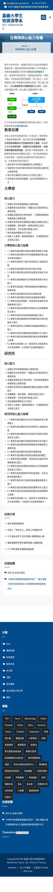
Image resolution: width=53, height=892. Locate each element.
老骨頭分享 (42, 784)
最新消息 (10, 664)
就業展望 (10, 657)
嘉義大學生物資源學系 (12, 18)
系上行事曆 (25, 867)
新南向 (34, 745)
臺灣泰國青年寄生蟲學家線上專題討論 (24, 543)
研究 (44, 777)
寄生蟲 (8, 738)
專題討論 (20, 738)
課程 (8, 697)
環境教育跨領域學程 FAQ (32, 824)
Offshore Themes (37, 862)
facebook (12, 867)
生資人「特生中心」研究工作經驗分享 (24, 530)
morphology (30, 718)
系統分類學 (20, 573)
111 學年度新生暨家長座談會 (20, 549)
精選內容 (9, 784)
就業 (44, 738)
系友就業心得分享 (14, 690)
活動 (8, 677)
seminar (41, 725)
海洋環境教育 (34, 758)
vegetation (34, 732)
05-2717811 (41, 3)
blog (8, 644)
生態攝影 (28, 771)
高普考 (8, 797)
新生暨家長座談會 (13, 751)
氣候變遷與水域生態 (14, 758)
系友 (20, 784)
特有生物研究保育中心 (24, 764)
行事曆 (21, 790)
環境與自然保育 (12, 771)
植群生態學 (31, 751)
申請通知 (33, 777)
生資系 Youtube (41, 867)
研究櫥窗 (10, 684)
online (43, 718)
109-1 (7, 718)
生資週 (8, 777)
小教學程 (33, 738)
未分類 (9, 670)
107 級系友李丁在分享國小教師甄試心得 (25, 536)
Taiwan (8, 732)
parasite (9, 725)
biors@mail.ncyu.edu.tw (17, 3)
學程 (46, 732)
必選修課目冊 (21, 126)
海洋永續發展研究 (15, 523)
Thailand (20, 732)
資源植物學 (34, 790)
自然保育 (9, 790)
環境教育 (43, 764)
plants (20, 725)
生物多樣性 (42, 771)
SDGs (30, 725)
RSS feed (28, 871)
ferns (17, 718)
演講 (7, 764)
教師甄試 (22, 745)
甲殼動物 (20, 777)
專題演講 (10, 650)
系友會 (29, 784)
